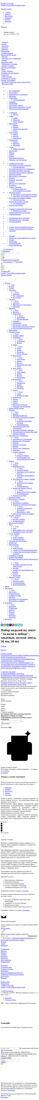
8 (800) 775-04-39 (7, 3)
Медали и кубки (18, 581)
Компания (12, 606)
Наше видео (5, 983)
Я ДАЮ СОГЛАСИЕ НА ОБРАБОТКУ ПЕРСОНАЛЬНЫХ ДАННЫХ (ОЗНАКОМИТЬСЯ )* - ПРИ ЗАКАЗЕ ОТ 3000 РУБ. (18, 1054)
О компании (5, 949)
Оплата (7, 793)
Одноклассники (10, 1000)
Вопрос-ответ (5, 982)
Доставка (8, 795)
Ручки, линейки (18, 537)
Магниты (16, 312)
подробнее (4, 773)
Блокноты (16, 294)
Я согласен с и (18, 939)
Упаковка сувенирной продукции (24, 509)
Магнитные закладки (12, 677)
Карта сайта (5, 976)
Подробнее (11, 1090)
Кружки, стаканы (19, 519)
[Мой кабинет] (2, 264)
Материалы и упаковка (20, 503)
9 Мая (19, 348)
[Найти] (2, 255)
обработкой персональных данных (12, 940)
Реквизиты (4, 971)
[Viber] (13, 625)
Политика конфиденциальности (12, 973)
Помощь (3, 978)
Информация (5, 962)
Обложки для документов (28, 677)
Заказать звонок (6, 9)
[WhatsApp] (16, 625)
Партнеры (4, 958)
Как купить (13, 592)
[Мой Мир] (7, 625)
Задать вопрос (5, 928)
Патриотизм (21, 383)
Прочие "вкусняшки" (13, 666)
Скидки (3, 655)
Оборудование (18, 548)
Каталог (11, 286)
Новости (4, 951)
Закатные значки (22, 470)
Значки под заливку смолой (26, 492)
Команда (4, 953)
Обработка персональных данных (12, 974)
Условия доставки (7, 969)
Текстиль (16, 303)
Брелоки (15, 414)
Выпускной (21, 359)
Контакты (4, 956)
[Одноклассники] (5, 625)
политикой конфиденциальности (23, 938)
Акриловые (21, 317)
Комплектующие (20, 659)
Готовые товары (18, 336)
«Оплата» (25, 891)
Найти (3, 1062)
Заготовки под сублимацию (22, 439)
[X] (10, 625)
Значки (15, 465)
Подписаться (32, 936)
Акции (3, 944)
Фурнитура (13, 664)
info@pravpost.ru (7, 991)
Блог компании (6, 960)
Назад (13, 285)
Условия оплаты (6, 967)
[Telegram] (21, 625)
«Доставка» (26, 910)
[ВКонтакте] (2, 625)
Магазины (4, 965)
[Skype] (19, 625)
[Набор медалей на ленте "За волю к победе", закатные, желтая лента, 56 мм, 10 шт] (19, 684)
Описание (8, 788)
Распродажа (18, 675)
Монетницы (30, 655)
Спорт (19, 394)
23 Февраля (21, 341)
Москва (24, 675)
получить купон (6, 1058)
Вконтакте (8, 998)
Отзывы (7, 789)
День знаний (21, 372)
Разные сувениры (23, 455)
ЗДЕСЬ (3, 1056)
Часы (14, 528)
